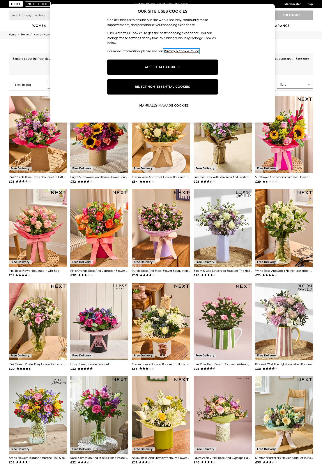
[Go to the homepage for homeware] (38, 4)
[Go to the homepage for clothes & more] (16, 4)
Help (310, 3)
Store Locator (293, 3)
